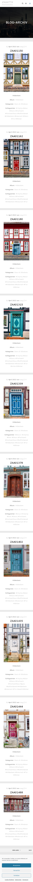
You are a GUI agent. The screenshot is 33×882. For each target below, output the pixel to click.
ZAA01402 (16, 542)
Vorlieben (16, 875)
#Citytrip (19, 108)
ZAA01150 (16, 50)
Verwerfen (16, 870)
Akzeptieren (16, 865)
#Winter (18, 119)
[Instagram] (30, 3)
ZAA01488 (16, 792)
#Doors (12, 111)
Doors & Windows (21, 104)
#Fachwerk (19, 111)
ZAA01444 (16, 706)
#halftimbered (22, 113)
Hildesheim (19, 100)
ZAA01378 (16, 462)
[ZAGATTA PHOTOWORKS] (7, 3)
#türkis (13, 366)
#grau (22, 684)
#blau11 (18, 435)
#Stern (25, 116)
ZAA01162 (16, 136)
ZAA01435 (16, 621)
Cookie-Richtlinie (9, 879)
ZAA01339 (16, 383)
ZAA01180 (16, 219)
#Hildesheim (9, 116)
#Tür (13, 119)
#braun (18, 514)
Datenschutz (18, 879)
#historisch (18, 116)
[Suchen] (22, 3)
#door (25, 108)
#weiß (19, 689)
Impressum (25, 879)
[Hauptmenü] (26, 3)
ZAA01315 (16, 304)
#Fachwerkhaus (11, 113)
